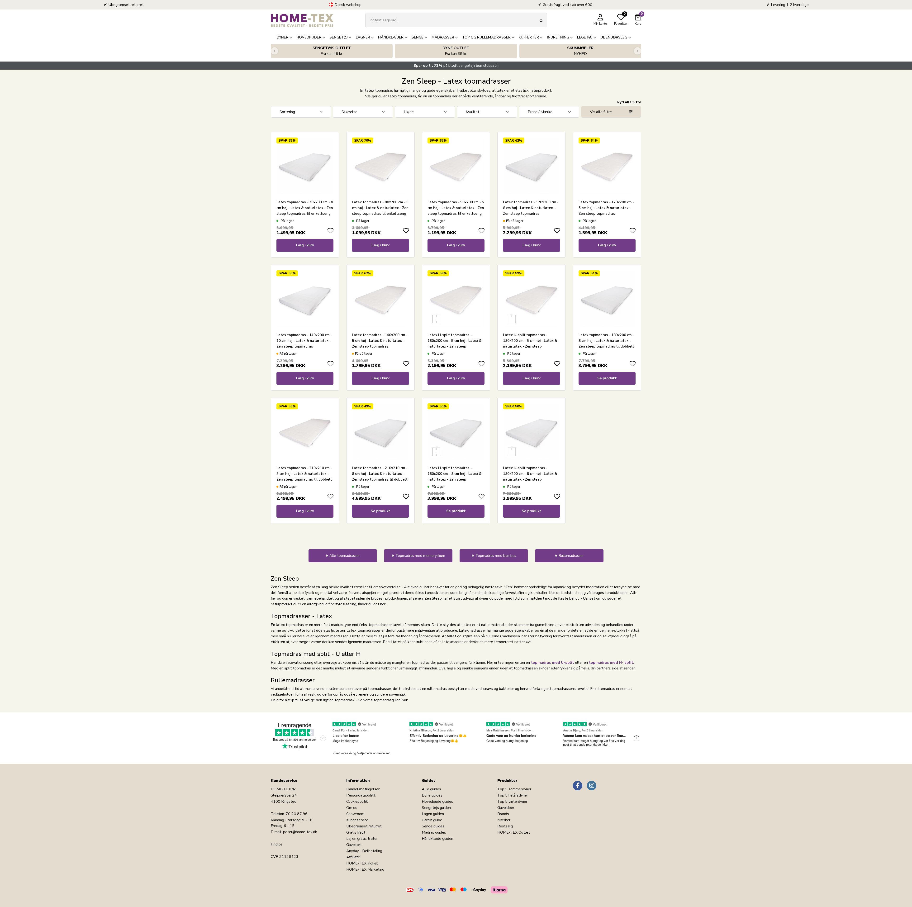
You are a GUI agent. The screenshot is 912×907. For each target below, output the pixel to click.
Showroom (355, 813)
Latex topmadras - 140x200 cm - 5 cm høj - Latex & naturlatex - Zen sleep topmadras (380, 341)
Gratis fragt (355, 832)
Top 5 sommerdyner (514, 789)
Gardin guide (432, 820)
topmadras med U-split (552, 662)
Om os (351, 807)
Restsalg (505, 826)
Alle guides (431, 789)
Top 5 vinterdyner (512, 801)
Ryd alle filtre (629, 102)
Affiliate (353, 857)
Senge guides (433, 826)
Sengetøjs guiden (436, 807)
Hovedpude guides (437, 801)
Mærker (503, 820)
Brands (503, 813)
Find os (277, 844)
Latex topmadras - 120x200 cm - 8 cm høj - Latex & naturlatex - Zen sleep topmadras (531, 208)
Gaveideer (505, 807)
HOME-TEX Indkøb (362, 863)
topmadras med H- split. (611, 662)
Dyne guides (432, 795)
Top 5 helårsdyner (512, 795)
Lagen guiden (433, 813)
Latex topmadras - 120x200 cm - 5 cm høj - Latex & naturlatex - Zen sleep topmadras (606, 208)
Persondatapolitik (361, 795)
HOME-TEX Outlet (513, 832)
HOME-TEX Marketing (365, 869)
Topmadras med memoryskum (420, 555)
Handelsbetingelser (363, 789)
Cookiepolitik (357, 801)
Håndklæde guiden (437, 838)
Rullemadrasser (571, 555)
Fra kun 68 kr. (455, 50)
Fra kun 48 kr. (332, 50)
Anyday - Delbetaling (364, 851)
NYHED (580, 50)
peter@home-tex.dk (300, 832)
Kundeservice (357, 820)
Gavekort (354, 844)
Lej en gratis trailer (362, 838)
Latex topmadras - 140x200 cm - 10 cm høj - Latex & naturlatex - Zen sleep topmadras (304, 341)
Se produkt (607, 378)
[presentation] (274, 51)
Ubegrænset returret (364, 826)
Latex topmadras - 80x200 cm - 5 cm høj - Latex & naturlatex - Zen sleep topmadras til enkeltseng (380, 208)
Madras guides (434, 832)
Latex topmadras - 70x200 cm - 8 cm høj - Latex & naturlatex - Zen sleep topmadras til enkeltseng (304, 208)
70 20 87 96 (297, 813)
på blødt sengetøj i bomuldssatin (456, 65)
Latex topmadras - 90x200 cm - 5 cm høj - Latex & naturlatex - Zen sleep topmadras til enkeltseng (456, 208)
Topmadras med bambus (495, 555)
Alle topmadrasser (344, 555)
